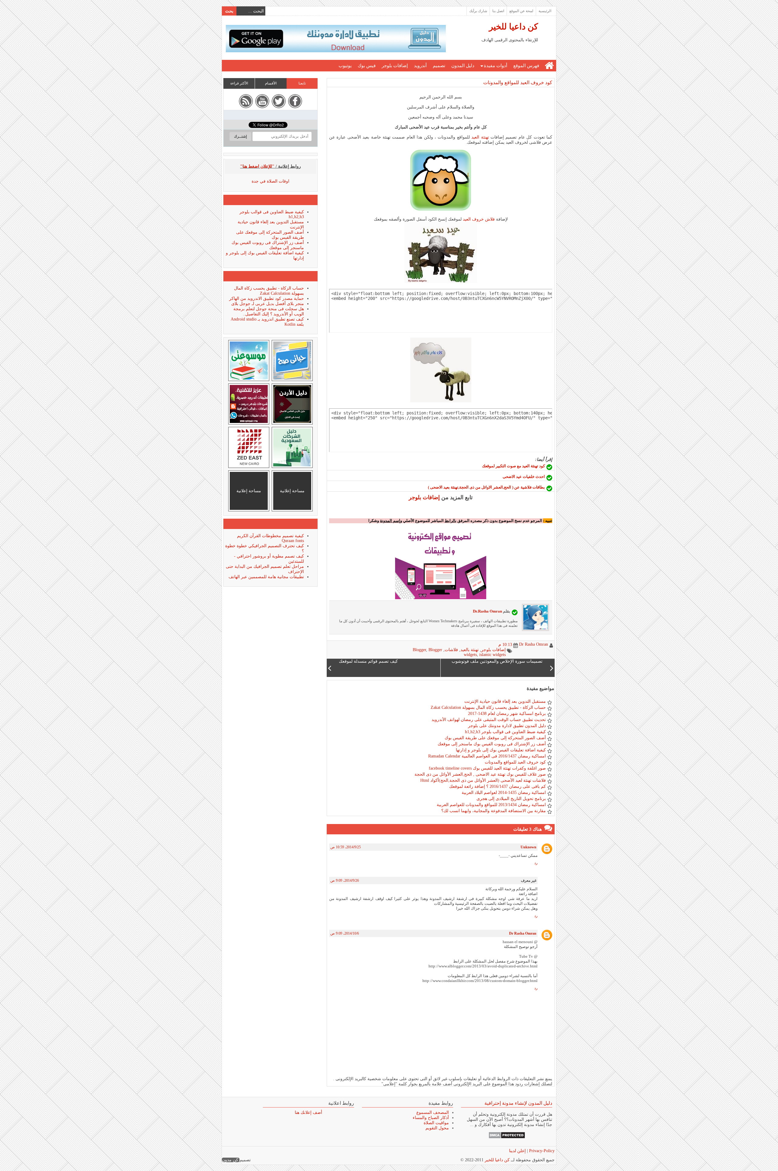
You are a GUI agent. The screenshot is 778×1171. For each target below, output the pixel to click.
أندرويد (420, 65)
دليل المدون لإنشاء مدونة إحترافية (518, 1103)
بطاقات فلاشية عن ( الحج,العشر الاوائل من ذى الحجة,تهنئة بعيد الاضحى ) (486, 487)
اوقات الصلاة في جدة (270, 181)
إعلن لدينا (517, 1151)
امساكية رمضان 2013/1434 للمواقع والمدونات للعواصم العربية (491, 804)
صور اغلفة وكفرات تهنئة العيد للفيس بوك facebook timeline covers (487, 768)
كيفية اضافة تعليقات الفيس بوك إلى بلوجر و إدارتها (501, 750)
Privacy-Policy (541, 1151)
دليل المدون (462, 65)
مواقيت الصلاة (436, 1123)
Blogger (419, 649)
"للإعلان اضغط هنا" (257, 166)
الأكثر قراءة (239, 83)
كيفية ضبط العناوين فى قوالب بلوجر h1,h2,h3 (505, 732)
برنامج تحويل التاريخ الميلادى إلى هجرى (511, 798)
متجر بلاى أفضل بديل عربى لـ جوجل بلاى (267, 303)
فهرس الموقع (526, 65)
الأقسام (271, 83)
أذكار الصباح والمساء (431, 1117)
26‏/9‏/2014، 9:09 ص (344, 880)
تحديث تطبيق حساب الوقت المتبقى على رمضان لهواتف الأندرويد (489, 719)
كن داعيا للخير (513, 26)
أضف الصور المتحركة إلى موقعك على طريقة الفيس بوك (495, 738)
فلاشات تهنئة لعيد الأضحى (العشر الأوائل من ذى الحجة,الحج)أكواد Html (483, 780)
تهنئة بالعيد (469, 649)
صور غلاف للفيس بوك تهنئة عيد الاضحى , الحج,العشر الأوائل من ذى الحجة (480, 774)
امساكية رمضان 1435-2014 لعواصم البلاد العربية (504, 792)
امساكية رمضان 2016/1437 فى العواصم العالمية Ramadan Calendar (487, 756)
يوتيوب (345, 65)
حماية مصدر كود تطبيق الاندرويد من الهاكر (266, 298)
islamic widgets (492, 654)
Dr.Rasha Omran (487, 611)
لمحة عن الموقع (521, 11)
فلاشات (451, 649)
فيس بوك (367, 65)
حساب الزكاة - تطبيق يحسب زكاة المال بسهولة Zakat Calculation (488, 707)
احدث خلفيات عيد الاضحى (524, 476)
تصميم (439, 65)
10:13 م (505, 644)
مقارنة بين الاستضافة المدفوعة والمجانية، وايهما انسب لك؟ (493, 811)
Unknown (528, 847)
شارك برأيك (478, 11)
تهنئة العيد (480, 137)
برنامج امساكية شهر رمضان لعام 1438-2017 (507, 713)
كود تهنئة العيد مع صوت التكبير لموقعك (513, 466)
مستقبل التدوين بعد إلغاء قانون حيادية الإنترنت (505, 701)
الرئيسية (545, 11)
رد (536, 863)
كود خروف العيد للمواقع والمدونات (517, 82)
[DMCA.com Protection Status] (506, 1137)
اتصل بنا (498, 11)
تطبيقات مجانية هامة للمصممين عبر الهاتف (266, 577)
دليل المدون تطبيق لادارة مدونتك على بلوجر (507, 725)
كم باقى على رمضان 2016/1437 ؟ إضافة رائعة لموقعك (497, 786)
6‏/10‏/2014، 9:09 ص (344, 933)
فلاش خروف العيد (479, 219)
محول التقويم (437, 1128)
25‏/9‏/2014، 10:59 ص (345, 847)
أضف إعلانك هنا (308, 1112)
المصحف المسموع (432, 1112)
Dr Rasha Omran (522, 933)
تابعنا (302, 83)
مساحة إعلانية (292, 491)
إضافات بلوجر (395, 65)
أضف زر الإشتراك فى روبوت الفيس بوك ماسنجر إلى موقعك (492, 744)
